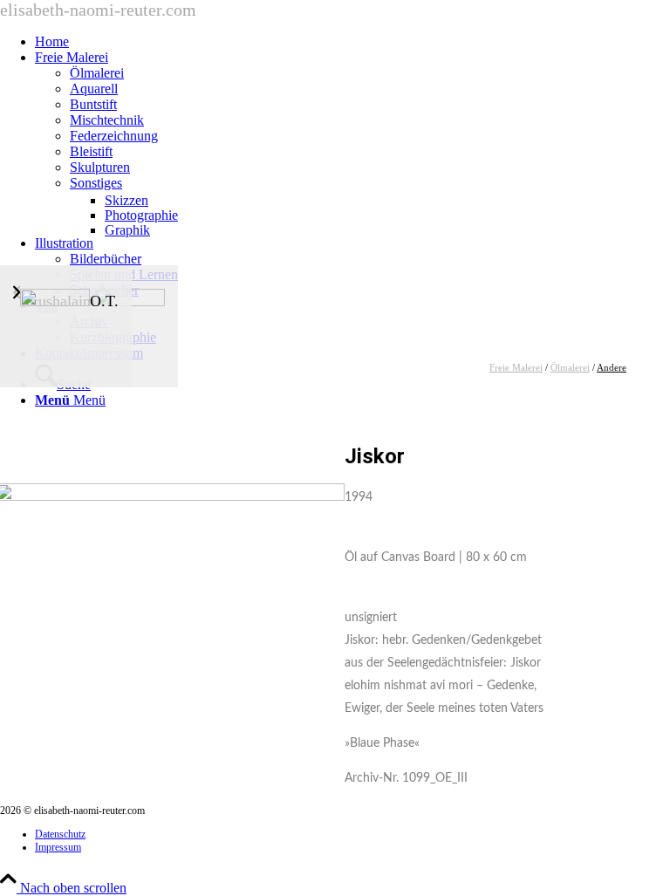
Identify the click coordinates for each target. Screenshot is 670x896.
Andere (611, 367)
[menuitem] (352, 42)
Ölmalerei (570, 367)
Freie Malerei (516, 367)
